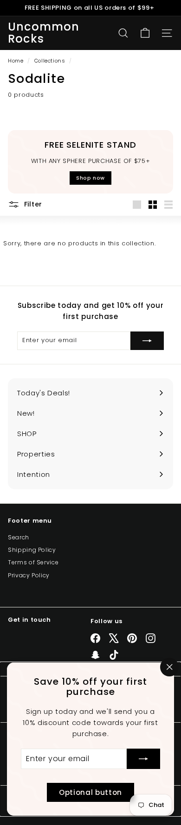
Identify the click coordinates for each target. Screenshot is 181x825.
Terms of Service (33, 562)
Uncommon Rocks (44, 33)
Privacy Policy (29, 575)
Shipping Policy (32, 550)
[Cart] (145, 33)
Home (16, 60)
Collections (50, 60)
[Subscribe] (143, 759)
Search (18, 537)
